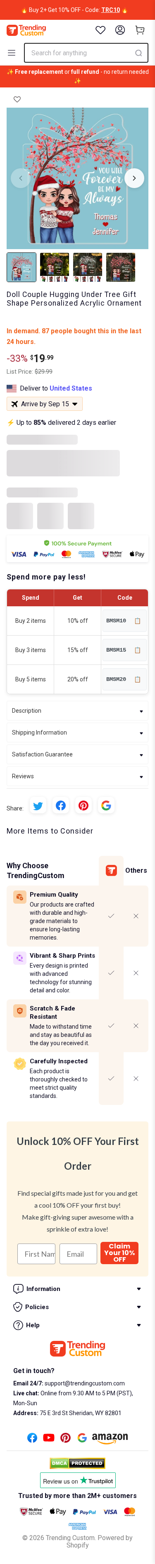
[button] (17, 100)
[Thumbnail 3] (88, 267)
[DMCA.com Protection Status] (77, 1463)
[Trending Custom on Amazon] (110, 1441)
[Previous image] (21, 178)
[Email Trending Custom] (82, 1440)
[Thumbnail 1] (21, 267)
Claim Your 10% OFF (119, 1253)
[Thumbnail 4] (121, 267)
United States (71, 388)
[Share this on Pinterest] (83, 805)
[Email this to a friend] (106, 805)
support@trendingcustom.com (84, 1383)
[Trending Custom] (26, 30)
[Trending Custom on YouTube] (48, 1440)
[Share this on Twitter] (38, 805)
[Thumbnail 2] (54, 267)
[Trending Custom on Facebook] (32, 1440)
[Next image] (134, 178)
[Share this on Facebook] (60, 805)
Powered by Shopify (100, 1541)
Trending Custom (70, 1538)
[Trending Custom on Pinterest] (65, 1440)
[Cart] (140, 30)
